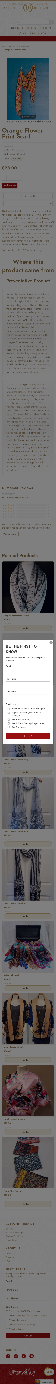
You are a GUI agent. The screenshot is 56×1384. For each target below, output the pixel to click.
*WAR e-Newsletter (20, 719)
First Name (11, 679)
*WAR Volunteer (18, 727)
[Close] (51, 642)
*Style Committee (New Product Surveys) (26, 714)
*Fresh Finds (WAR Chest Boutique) (28, 708)
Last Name (11, 692)
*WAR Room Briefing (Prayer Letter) (28, 723)
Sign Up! (28, 736)
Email (8, 666)
